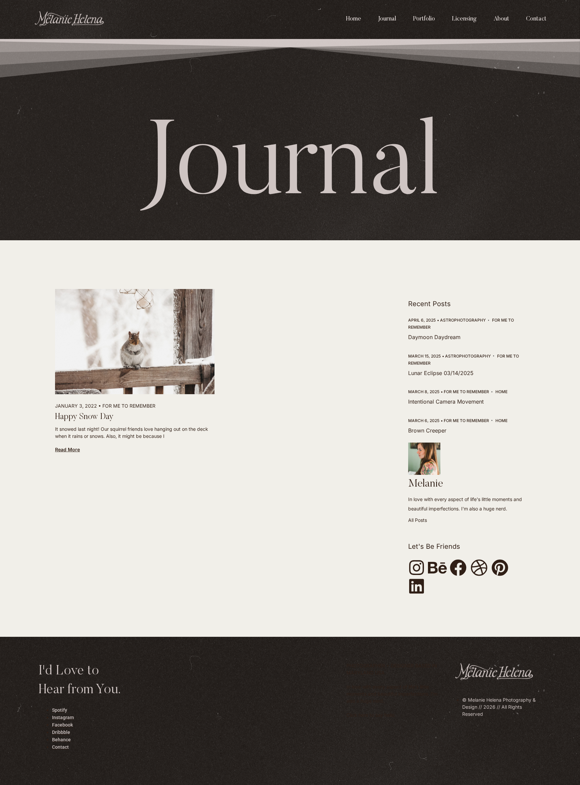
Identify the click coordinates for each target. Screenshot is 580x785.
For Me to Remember (128, 406)
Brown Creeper (427, 430)
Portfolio (424, 19)
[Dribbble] (479, 567)
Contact (536, 19)
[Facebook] (458, 567)
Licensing (464, 19)
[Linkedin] (416, 586)
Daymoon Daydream (434, 337)
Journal (387, 19)
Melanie (425, 484)
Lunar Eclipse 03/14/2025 (441, 373)
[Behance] (437, 567)
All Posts (417, 520)
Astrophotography (463, 320)
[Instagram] (416, 567)
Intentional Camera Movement (446, 401)
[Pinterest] (499, 567)
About (501, 19)
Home (353, 19)
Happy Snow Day (84, 417)
